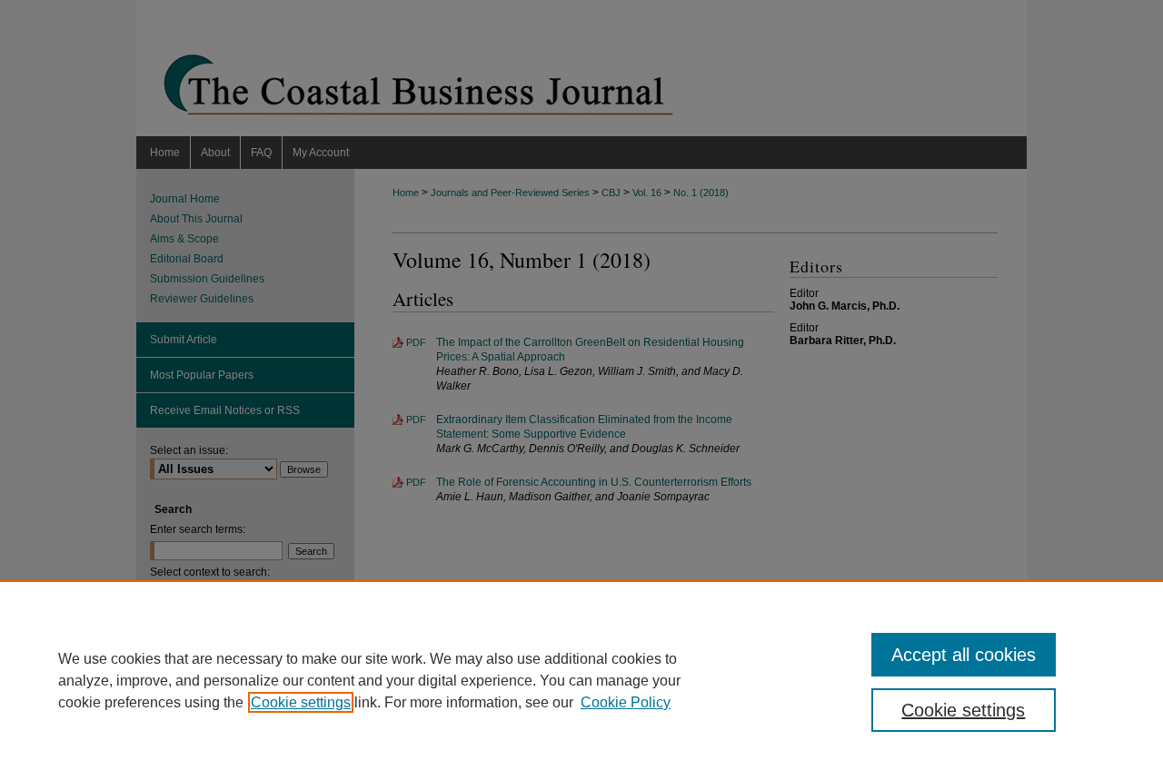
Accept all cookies (963, 655)
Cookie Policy (626, 702)
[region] (581, 680)
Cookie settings (301, 702)
